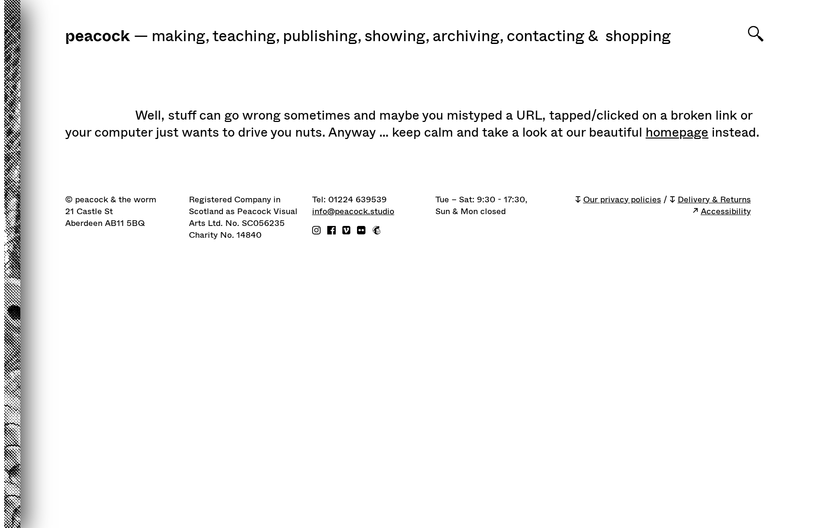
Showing (397, 36)
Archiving (468, 36)
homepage (677, 132)
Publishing (322, 36)
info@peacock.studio (353, 211)
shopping (638, 36)
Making (181, 36)
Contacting (546, 36)
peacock (97, 36)
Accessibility (726, 211)
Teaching (246, 36)
